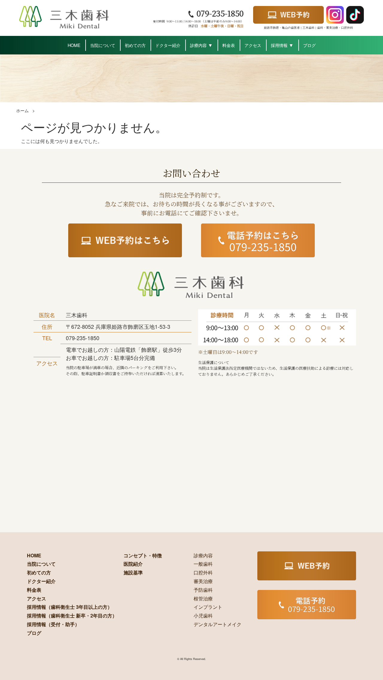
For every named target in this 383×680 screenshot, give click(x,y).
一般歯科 (203, 563)
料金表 (228, 45)
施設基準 (133, 572)
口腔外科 (203, 572)
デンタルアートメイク (217, 624)
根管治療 (203, 598)
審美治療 (203, 581)
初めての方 (135, 45)
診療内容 (198, 45)
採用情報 (279, 45)
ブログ (309, 45)
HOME (74, 45)
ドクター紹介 (167, 45)
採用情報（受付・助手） (53, 624)
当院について (102, 45)
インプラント (208, 606)
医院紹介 (133, 563)
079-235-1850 (219, 13)
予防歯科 (203, 589)
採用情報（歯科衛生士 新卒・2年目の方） (72, 615)
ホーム (22, 110)
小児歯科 (203, 615)
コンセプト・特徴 (143, 555)
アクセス (252, 45)
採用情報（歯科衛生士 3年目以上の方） (69, 606)
